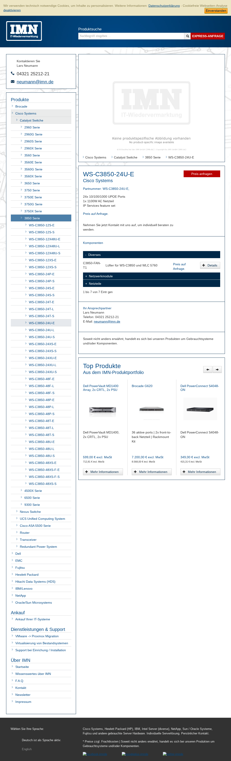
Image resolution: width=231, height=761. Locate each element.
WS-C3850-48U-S (42, 456)
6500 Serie (32, 498)
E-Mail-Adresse (12, 81)
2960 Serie (32, 127)
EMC (18, 560)
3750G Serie (33, 204)
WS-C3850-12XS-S (42, 267)
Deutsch (41, 740)
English (27, 749)
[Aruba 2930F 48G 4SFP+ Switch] (152, 409)
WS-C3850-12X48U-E (44, 239)
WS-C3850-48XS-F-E (44, 470)
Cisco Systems (25, 113)
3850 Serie (32, 218)
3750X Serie (33, 211)
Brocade (21, 106)
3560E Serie (33, 162)
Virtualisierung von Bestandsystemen (41, 643)
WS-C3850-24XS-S (42, 351)
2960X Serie (33, 148)
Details (212, 265)
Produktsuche (90, 29)
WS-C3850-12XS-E (42, 260)
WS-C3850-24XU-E (43, 358)
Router (25, 532)
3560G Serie (33, 169)
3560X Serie (33, 176)
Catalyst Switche (31, 120)
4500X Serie (33, 491)
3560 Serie (32, 155)
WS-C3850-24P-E (41, 274)
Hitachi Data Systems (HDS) (35, 581)
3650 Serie (32, 183)
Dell (18, 553)
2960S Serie (33, 141)
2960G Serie (33, 134)
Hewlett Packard (27, 574)
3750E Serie (33, 197)
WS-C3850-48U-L (41, 449)
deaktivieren (12, 10)
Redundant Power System (38, 546)
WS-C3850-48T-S (41, 435)
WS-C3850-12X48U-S (44, 253)
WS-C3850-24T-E (41, 302)
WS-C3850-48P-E (41, 400)
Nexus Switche (30, 511)
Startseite (22, 667)
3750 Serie (32, 190)
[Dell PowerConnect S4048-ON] (103, 409)
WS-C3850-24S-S (41, 295)
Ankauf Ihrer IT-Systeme (32, 619)
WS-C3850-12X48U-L (44, 246)
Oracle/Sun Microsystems (33, 602)
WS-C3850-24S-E (41, 288)
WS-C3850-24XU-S (43, 372)
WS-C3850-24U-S (42, 337)
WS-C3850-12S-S (41, 232)
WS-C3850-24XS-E (42, 344)
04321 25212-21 (33, 73)
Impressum (23, 702)
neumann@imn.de (35, 82)
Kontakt (20, 688)
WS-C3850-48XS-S (42, 484)
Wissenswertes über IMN (33, 674)
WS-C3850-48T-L (41, 428)
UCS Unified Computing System (42, 518)
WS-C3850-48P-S (41, 414)
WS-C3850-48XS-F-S (44, 477)
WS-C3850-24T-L (41, 309)
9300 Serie (32, 505)
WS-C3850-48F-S (41, 393)
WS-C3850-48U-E (42, 442)
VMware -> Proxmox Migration (37, 636)
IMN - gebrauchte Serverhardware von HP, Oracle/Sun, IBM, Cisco (24, 31)
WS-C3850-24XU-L (42, 365)
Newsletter (22, 695)
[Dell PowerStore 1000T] (200, 409)
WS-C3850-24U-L (41, 330)
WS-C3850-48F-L (41, 386)
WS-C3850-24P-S (41, 281)
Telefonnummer (12, 73)
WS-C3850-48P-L (41, 407)
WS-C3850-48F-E (41, 379)
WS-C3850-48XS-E (42, 463)
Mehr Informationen (104, 472)
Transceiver (28, 539)
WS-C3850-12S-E (41, 225)
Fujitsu (20, 567)
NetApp (20, 595)
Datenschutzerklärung (164, 5)
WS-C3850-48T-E (41, 421)
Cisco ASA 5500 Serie (35, 525)
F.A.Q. (19, 681)
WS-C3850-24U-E (42, 323)
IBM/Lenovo (23, 588)
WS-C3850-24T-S (41, 316)
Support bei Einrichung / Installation (40, 650)
